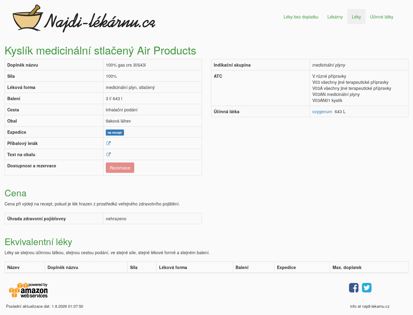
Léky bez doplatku (301, 17)
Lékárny (335, 17)
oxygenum (322, 111)
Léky (356, 17)
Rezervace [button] (120, 168)
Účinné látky (381, 17)
